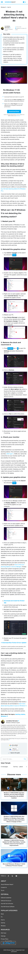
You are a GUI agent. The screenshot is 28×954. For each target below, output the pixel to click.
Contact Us (4, 887)
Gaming (3, 923)
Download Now (14, 111)
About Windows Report (7, 884)
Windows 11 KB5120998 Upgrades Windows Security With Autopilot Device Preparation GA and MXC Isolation (14, 795)
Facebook (8, 876)
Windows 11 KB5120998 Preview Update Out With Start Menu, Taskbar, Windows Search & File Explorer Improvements (14, 842)
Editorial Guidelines (6, 898)
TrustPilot (18, 115)
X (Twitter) (12, 876)
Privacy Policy (4, 939)
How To (9, 7)
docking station (20, 714)
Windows (3, 926)
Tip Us (2, 890)
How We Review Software (7, 906)
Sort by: (15, 767)
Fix (1, 917)
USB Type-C (10, 454)
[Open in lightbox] (15, 264)
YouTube (16, 876)
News (2, 914)
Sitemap (3, 936)
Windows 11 (3, 7)
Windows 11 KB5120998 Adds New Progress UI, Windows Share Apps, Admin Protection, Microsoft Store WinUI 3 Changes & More (14, 819)
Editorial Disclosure (6, 901)
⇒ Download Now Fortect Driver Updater (14, 643)
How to (3, 920)
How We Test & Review (7, 903)
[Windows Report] (10, 2)
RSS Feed (3, 933)
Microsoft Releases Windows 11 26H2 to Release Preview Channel (14, 865)
